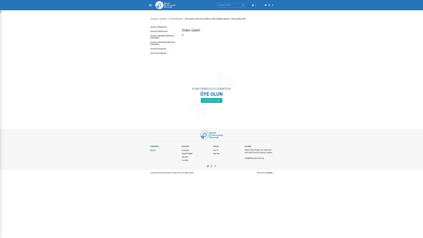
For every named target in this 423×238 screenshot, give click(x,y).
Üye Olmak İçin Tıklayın (211, 100)
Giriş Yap (216, 153)
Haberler (185, 157)
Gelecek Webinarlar (159, 31)
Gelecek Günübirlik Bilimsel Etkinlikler (162, 43)
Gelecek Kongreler (158, 53)
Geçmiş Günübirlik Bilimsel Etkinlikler (162, 37)
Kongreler (185, 150)
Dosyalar (185, 160)
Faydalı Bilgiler (187, 153)
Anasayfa (153, 19)
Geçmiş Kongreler (158, 49)
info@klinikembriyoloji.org (254, 158)
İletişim (153, 150)
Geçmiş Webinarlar (176, 19)
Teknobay (269, 173)
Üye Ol (215, 150)
